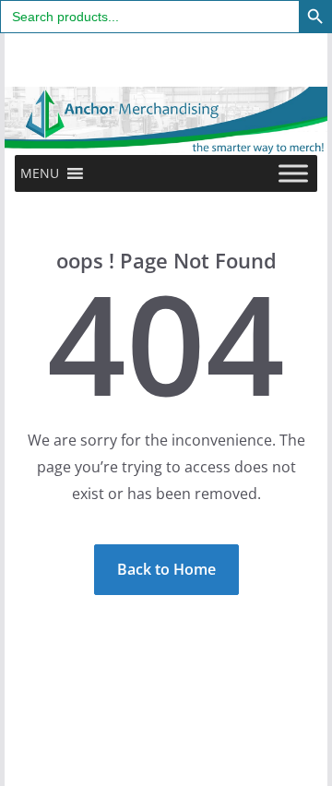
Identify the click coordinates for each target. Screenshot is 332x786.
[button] (39, 173)
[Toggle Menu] (293, 173)
